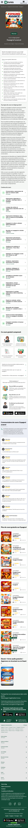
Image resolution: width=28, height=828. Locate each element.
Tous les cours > (4, 6)
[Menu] (2, 2)
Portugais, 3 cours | (19, 730)
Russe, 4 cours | (12, 730)
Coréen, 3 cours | (4, 732)
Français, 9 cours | (12, 727)
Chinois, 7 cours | (4, 728)
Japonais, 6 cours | (4, 730)
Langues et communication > (13, 6)
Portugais (16, 815)
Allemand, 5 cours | (19, 728)
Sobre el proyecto (5, 786)
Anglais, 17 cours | (4, 727)
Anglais (7, 815)
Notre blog (4, 784)
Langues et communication (14, 725)
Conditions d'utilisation (7, 791)
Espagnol (11, 815)
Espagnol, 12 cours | (21, 727)
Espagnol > (21, 6)
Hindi (21, 815)
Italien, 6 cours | (11, 728)
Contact (3, 788)
